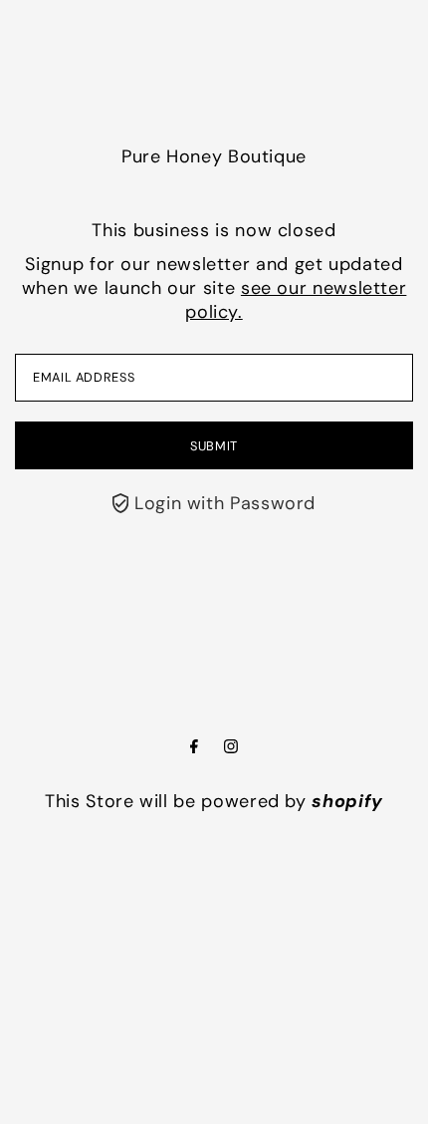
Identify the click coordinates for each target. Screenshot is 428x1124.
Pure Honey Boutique (214, 156)
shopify (347, 801)
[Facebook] (194, 747)
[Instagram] (231, 747)
